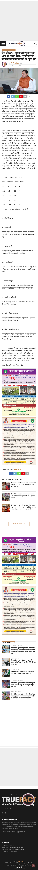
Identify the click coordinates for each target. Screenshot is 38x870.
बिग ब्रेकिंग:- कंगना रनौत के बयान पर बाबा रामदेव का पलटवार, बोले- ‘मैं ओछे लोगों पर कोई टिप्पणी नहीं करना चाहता (23, 484)
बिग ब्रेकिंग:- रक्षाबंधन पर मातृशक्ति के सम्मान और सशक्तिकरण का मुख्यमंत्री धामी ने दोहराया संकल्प (23, 496)
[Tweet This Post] (13, 96)
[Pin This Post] (21, 96)
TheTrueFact (15, 63)
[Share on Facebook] (8, 96)
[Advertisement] (19, 21)
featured (17, 469)
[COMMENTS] (29, 96)
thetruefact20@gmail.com (15, 849)
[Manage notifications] (33, 865)
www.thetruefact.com (15, 848)
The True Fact (21, 861)
